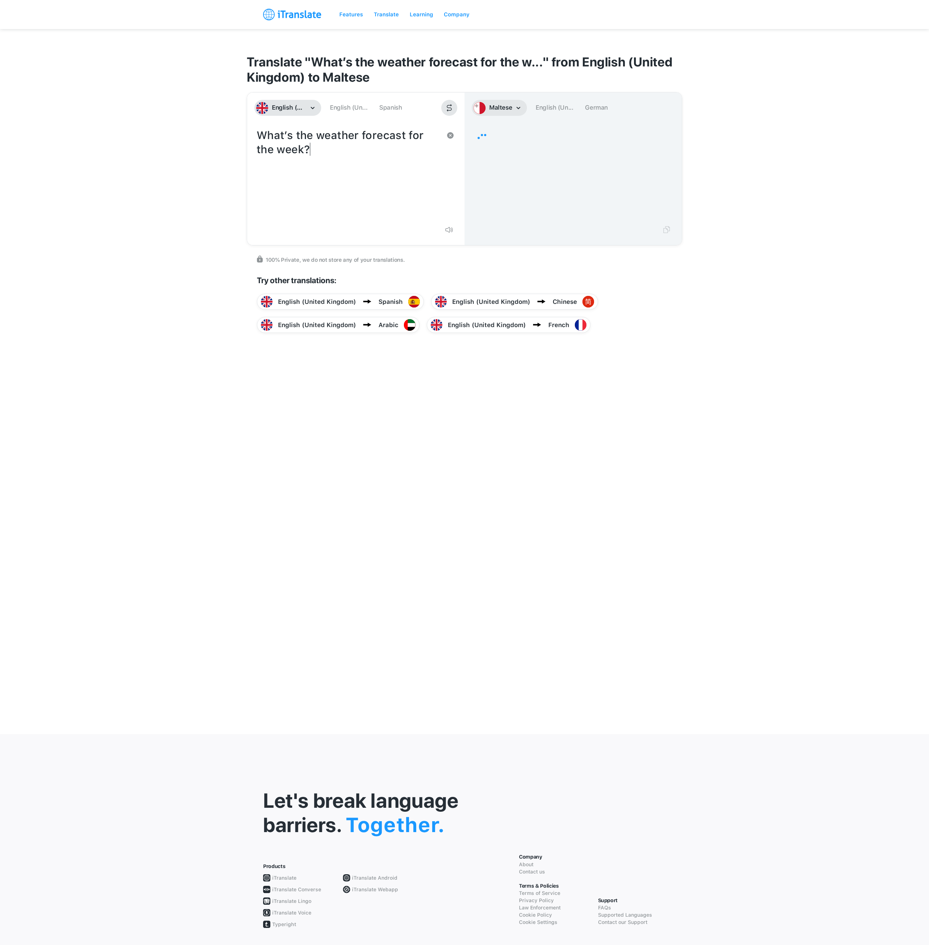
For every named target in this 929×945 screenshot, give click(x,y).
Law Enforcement (540, 908)
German (596, 107)
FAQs (604, 908)
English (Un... (348, 107)
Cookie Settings (538, 922)
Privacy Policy (536, 900)
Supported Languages (625, 915)
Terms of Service (539, 893)
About (526, 864)
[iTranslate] (292, 14)
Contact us (532, 872)
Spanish (390, 107)
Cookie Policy (535, 915)
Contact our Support (622, 922)
